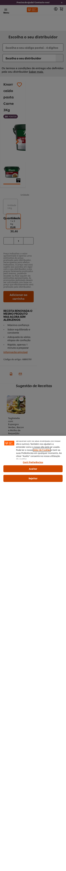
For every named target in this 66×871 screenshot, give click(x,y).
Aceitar (33, 468)
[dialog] (33, 653)
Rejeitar (33, 478)
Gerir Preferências (33, 462)
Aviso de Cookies (41, 449)
